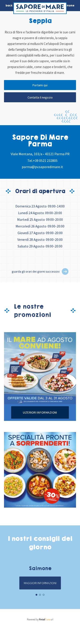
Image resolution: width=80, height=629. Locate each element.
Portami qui (40, 85)
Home (70, 5)
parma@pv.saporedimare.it (42, 167)
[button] (65, 271)
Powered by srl (40, 619)
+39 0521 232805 (45, 160)
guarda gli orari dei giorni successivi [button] (36, 271)
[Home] (40, 9)
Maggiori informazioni (40, 583)
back (9, 5)
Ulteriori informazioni (40, 412)
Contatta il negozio (40, 97)
